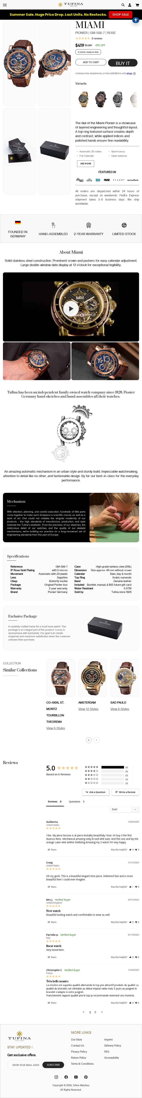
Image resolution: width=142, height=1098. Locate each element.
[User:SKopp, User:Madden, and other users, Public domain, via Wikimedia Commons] (18, 223)
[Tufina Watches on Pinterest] (86, 1077)
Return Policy (78, 1057)
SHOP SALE (120, 14)
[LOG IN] (129, 5)
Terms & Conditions (82, 1064)
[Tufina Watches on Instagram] (56, 1077)
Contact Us (77, 1045)
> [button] (102, 1012)
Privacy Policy (79, 1051)
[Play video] (71, 309)
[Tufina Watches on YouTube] (76, 1077)
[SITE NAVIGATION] (5, 5)
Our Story (76, 1039)
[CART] (137, 5)
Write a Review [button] (127, 792)
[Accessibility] (135, 20)
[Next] (96, 740)
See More (85, 163)
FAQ (106, 1051)
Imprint (108, 1039)
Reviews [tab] (52, 801)
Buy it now (123, 64)
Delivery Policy (112, 1045)
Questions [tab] (74, 801)
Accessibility (111, 1057)
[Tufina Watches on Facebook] (66, 1077)
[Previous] (89, 740)
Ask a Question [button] (97, 792)
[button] (123, 5)
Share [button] (53, 849)
